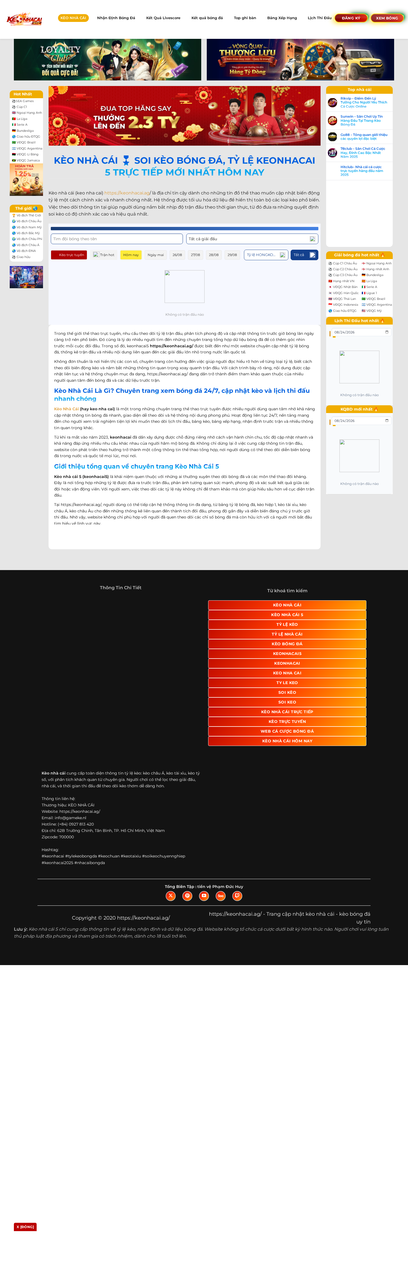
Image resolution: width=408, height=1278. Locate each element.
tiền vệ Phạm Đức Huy (220, 886)
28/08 (214, 255)
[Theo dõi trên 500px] (221, 896)
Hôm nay (131, 255)
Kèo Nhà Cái (66, 408)
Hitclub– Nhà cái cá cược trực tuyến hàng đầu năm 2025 (362, 171)
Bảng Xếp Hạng (282, 18)
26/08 (177, 255)
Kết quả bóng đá (207, 18)
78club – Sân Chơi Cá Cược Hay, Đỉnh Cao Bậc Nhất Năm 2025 (363, 153)
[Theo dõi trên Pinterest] (187, 896)
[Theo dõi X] (171, 896)
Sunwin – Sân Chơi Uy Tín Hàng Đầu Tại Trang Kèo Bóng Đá (362, 120)
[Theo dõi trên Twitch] (237, 896)
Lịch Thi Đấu (320, 18)
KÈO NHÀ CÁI (73, 18)
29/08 (232, 255)
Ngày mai (156, 255)
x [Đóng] (25, 1227)
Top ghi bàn (245, 18)
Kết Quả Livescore (163, 18)
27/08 (195, 255)
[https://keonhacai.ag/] (24, 19)
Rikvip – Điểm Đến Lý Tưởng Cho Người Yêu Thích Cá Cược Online (364, 102)
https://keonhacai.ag (127, 193)
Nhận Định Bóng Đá (116, 18)
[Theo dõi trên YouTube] (204, 896)
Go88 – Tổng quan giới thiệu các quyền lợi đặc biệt (364, 137)
